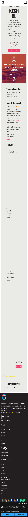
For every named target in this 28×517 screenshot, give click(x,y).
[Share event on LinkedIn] (14, 387)
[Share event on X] (11, 387)
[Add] (6, 417)
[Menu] (25, 2)
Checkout (18, 366)
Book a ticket (14, 50)
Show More (9, 139)
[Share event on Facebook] (7, 387)
